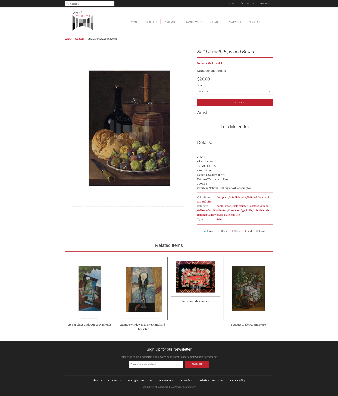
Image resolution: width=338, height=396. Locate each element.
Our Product (166, 380)
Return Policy (237, 380)
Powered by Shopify (185, 387)
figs (243, 210)
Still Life (206, 201)
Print (220, 219)
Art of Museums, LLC (162, 387)
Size (199, 85)
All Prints (235, 21)
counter (243, 206)
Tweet (210, 231)
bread (227, 206)
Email (262, 231)
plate (227, 214)
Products (79, 39)
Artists (149, 21)
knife (249, 210)
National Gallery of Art (210, 63)
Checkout (265, 3)
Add (250, 231)
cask (235, 206)
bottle (220, 206)
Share (224, 231)
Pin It (237, 231)
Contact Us (114, 380)
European (222, 197)
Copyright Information (140, 380)
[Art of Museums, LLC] (83, 21)
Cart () (249, 3)
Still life (235, 214)
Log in (233, 3)
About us (254, 21)
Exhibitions (193, 21)
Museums (170, 21)
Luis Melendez (237, 197)
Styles (214, 21)
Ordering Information (211, 380)
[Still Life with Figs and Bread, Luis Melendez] (129, 128)
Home (134, 21)
